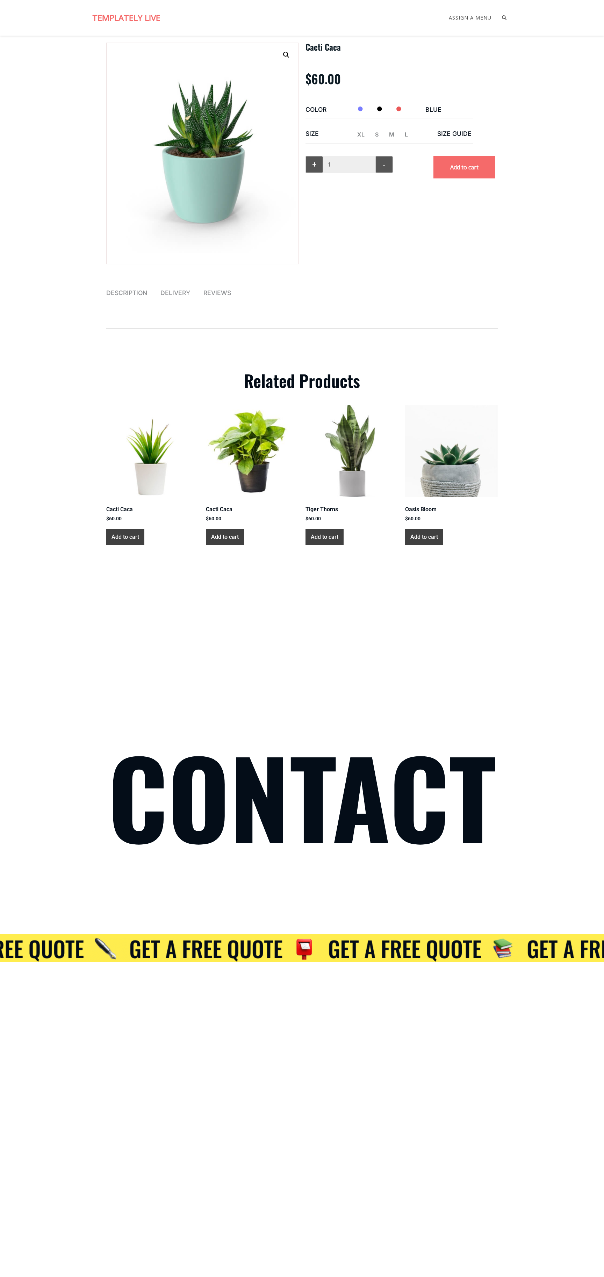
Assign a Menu (470, 17)
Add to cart (464, 167)
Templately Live (126, 17)
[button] (286, 55)
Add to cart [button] (125, 537)
